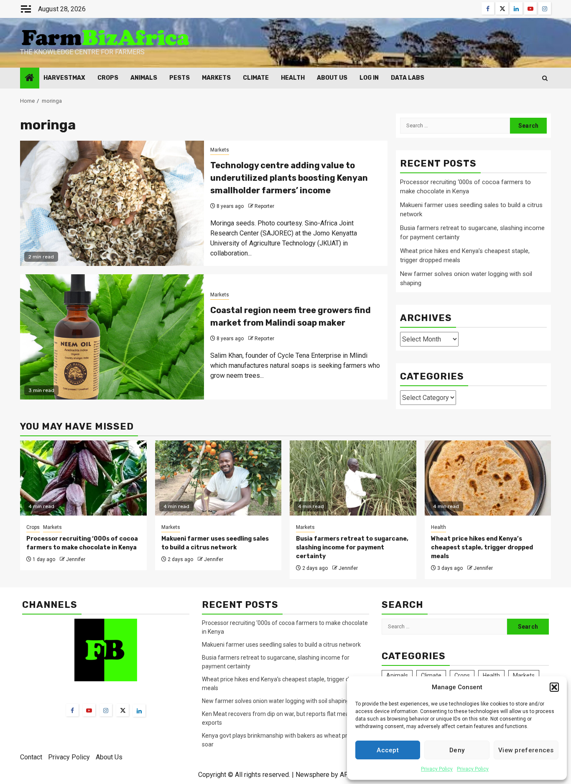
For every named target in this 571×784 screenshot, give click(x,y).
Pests (179, 77)
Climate (256, 77)
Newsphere (312, 775)
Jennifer (75, 559)
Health (293, 77)
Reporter (264, 206)
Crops (107, 77)
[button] (554, 687)
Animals (143, 77)
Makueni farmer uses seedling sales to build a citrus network (282, 644)
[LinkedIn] (139, 710)
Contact (31, 757)
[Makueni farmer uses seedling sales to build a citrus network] (218, 478)
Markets (216, 77)
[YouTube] (89, 710)
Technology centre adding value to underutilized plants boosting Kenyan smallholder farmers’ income (289, 177)
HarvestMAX (64, 77)
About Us (332, 77)
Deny (456, 750)
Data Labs (407, 77)
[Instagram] (105, 710)
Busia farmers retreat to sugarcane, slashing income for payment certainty (352, 547)
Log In (369, 77)
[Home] (29, 78)
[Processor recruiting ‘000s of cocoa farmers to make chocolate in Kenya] (83, 478)
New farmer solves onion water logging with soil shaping (275, 701)
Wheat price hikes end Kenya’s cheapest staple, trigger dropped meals (482, 547)
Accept (388, 750)
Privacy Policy (437, 769)
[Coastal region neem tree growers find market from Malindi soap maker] (112, 337)
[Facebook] (72, 710)
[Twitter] (122, 710)
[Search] (545, 78)
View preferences (526, 750)
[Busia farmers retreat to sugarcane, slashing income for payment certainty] (353, 478)
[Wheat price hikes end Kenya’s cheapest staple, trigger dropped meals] (488, 478)
